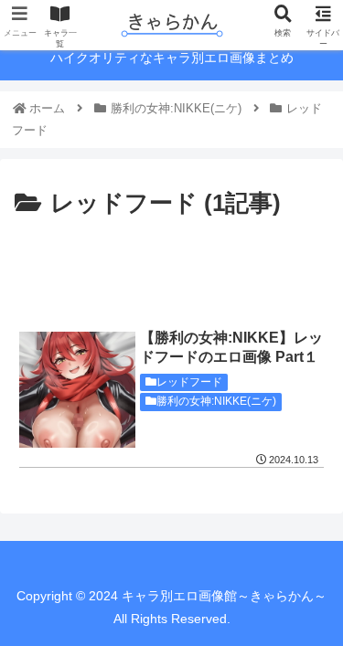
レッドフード (189, 382)
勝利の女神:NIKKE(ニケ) (216, 401)
